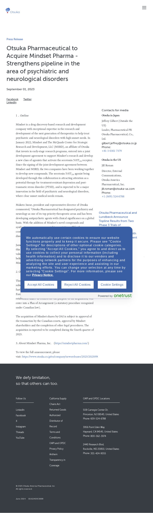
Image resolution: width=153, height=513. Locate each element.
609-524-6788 (98, 418)
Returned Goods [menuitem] (57, 409)
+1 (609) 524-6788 (113, 196)
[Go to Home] (13, 10)
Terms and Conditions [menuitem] (54, 435)
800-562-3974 (98, 436)
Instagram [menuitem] (21, 426)
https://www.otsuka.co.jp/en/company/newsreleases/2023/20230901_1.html (65, 357)
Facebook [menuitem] (21, 415)
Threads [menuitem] (20, 432)
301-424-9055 (98, 453)
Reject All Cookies (77, 284)
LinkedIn (11, 102)
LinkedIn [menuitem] (20, 410)
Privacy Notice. (42, 274)
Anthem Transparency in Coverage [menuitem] (57, 460)
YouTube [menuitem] (20, 438)
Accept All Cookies (40, 284)
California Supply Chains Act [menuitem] (57, 401)
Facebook (12, 99)
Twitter (27, 99)
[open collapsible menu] (144, 7)
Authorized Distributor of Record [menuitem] (56, 421)
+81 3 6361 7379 (112, 151)
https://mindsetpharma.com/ (71, 343)
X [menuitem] (16, 421)
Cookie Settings (112, 284)
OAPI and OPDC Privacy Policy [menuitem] (57, 446)
